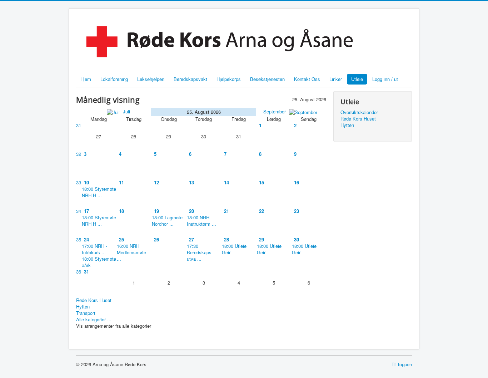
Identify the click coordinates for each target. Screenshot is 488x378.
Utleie (357, 79)
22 (261, 211)
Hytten (83, 306)
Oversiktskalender (359, 112)
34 (78, 211)
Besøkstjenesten (267, 79)
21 (226, 211)
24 (86, 239)
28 (226, 239)
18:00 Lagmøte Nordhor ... (167, 220)
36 (78, 271)
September (275, 111)
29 (261, 239)
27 (191, 239)
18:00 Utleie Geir (234, 249)
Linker (335, 79)
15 (261, 182)
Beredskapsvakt (190, 79)
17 (86, 211)
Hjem (85, 79)
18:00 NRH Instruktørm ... (201, 220)
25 (121, 239)
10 (86, 182)
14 (226, 182)
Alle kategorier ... (93, 319)
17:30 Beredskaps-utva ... (200, 252)
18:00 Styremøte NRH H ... (99, 192)
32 (78, 153)
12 (156, 182)
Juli (125, 111)
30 (296, 239)
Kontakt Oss (307, 79)
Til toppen (402, 364)
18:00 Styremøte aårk (99, 262)
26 (156, 239)
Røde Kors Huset (93, 300)
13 (191, 182)
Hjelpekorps (228, 79)
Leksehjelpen (150, 79)
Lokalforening (114, 79)
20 (191, 211)
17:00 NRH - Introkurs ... (94, 249)
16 (296, 182)
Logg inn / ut (385, 79)
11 (121, 182)
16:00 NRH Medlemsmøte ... (131, 252)
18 (121, 211)
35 (78, 239)
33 (78, 182)
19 (156, 211)
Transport (85, 313)
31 (78, 125)
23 (296, 211)
